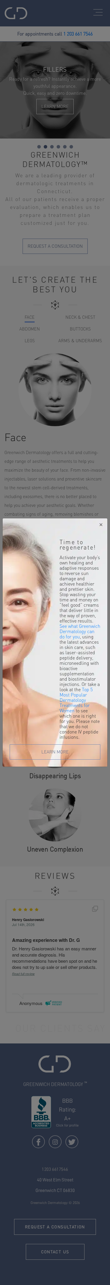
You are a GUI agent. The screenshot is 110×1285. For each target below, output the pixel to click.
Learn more (55, 752)
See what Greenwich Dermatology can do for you (80, 631)
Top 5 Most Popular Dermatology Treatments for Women (76, 700)
